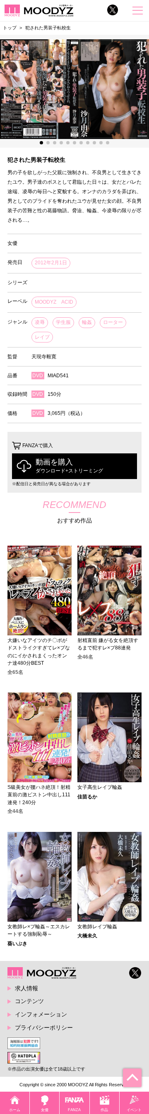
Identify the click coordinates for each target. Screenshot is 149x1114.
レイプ (42, 337)
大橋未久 (87, 935)
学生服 (63, 322)
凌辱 (40, 322)
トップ (10, 27)
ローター (113, 322)
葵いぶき (17, 943)
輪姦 (87, 322)
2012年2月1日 (51, 262)
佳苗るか (87, 796)
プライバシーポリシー (44, 1027)
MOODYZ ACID (54, 301)
